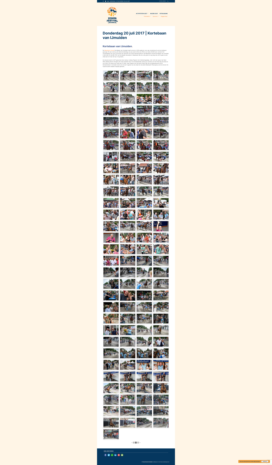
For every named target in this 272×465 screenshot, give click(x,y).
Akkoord (265, 461)
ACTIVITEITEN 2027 (141, 13)
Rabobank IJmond (109, 50)
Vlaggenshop (164, 16)
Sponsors (155, 16)
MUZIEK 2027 (154, 13)
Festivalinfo (147, 16)
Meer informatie (257, 461)
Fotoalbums (164, 13)
